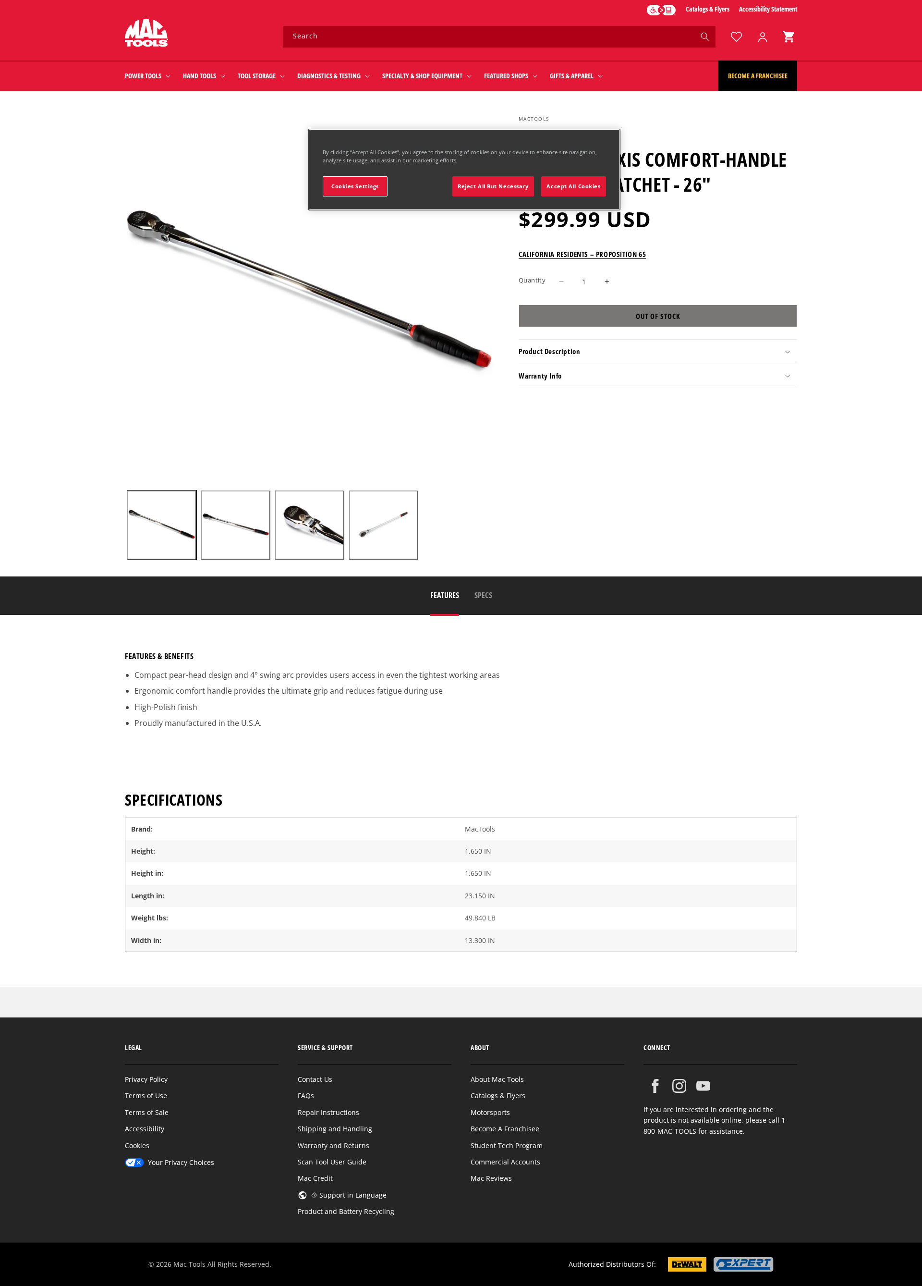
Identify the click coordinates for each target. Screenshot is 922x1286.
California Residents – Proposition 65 (582, 253)
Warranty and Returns (333, 1145)
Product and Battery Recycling (346, 1211)
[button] (788, 37)
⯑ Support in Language (349, 1195)
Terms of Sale (147, 1112)
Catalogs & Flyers (707, 8)
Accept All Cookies (573, 186)
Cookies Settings (355, 186)
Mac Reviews (491, 1178)
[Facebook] (655, 1086)
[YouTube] (703, 1086)
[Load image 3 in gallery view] (309, 525)
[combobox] (499, 37)
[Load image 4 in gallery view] (383, 525)
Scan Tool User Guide (332, 1161)
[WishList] (736, 37)
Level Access (661, 10)
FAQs (306, 1095)
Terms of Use (146, 1095)
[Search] (705, 36)
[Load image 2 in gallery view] (235, 525)
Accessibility (144, 1128)
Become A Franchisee (505, 1128)
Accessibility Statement (768, 8)
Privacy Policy (146, 1079)
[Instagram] (679, 1086)
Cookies (137, 1145)
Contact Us (315, 1079)
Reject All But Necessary (493, 186)
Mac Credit (315, 1178)
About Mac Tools (497, 1079)
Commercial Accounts (505, 1161)
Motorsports (490, 1112)
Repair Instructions (328, 1112)
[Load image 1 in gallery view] (161, 525)
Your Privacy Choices (181, 1162)
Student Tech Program (507, 1145)
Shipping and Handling (335, 1128)
